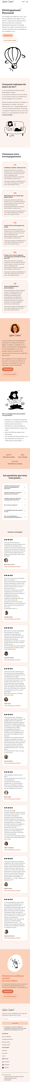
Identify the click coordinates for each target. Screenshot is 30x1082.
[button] (15, 487)
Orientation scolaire (6, 1044)
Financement (4, 1053)
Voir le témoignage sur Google (12, 566)
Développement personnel (7, 1039)
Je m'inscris (15, 1023)
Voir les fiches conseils (10, 40)
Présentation (4, 1050)
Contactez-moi (8, 35)
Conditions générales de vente (10, 1078)
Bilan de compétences (6, 1036)
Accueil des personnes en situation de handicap (14, 1076)
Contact (3, 1055)
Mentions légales (7, 1079)
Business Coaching (6, 1042)
